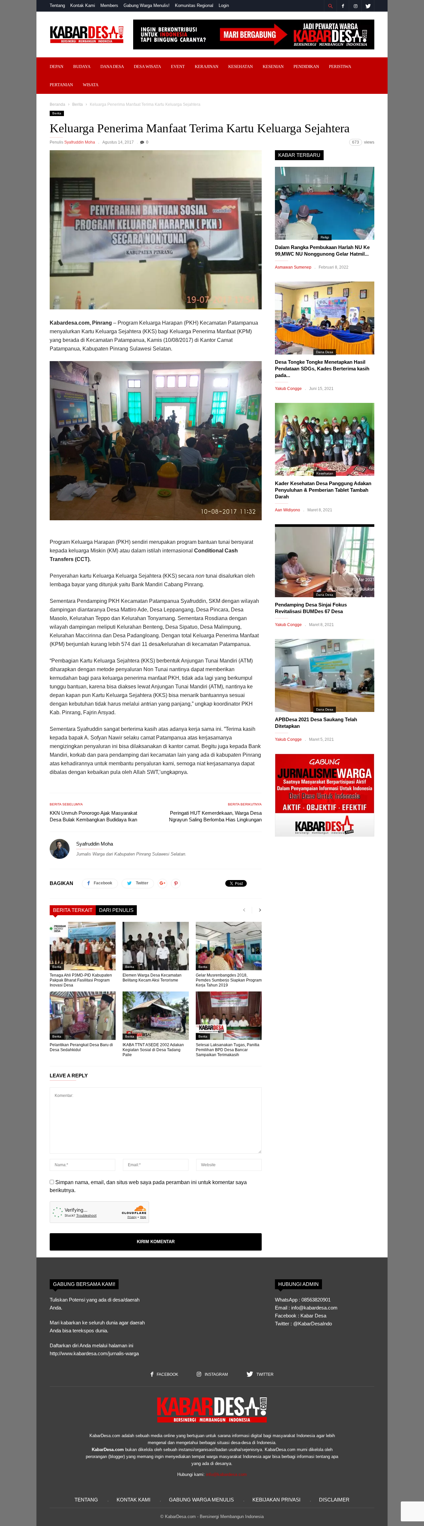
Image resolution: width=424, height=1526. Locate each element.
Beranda (57, 104)
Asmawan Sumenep (293, 267)
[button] (330, 6)
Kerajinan (206, 66)
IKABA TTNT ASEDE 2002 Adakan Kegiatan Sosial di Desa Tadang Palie (153, 1050)
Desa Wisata (147, 66)
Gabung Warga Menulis (201, 1499)
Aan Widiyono (287, 510)
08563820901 (316, 1300)
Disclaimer (334, 1499)
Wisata (90, 84)
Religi (325, 237)
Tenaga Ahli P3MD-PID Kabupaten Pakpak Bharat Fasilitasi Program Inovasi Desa (81, 980)
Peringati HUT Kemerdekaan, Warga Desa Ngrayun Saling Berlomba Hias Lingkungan (215, 816)
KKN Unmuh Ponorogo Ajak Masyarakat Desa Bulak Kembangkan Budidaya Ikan (93, 816)
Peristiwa (340, 66)
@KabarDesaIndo (312, 1323)
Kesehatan (240, 66)
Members (109, 5)
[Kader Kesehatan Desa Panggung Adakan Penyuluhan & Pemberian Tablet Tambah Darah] (324, 439)
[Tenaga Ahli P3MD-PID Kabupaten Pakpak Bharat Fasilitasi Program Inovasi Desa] (83, 946)
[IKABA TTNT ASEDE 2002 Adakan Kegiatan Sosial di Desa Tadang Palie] (155, 1015)
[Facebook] (343, 6)
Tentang (57, 5)
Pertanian (61, 84)
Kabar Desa (313, 1315)
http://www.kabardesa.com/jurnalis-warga (94, 1353)
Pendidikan (306, 66)
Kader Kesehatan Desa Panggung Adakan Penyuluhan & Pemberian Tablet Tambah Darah (323, 489)
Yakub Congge (288, 388)
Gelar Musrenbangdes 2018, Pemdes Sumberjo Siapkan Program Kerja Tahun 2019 (229, 980)
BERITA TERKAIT (72, 910)
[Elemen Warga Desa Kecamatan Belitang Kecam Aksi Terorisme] (155, 946)
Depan (56, 66)
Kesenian (273, 66)
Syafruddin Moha (79, 142)
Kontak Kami (82, 5)
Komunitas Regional (194, 5)
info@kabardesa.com (226, 1474)
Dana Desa (112, 66)
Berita (77, 104)
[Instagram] (355, 6)
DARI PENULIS (116, 910)
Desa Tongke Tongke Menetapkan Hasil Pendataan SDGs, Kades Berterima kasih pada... (322, 368)
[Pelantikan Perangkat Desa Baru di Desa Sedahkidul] (83, 1015)
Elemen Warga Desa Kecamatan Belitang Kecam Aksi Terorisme (152, 978)
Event (178, 66)
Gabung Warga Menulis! (147, 5)
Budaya (81, 66)
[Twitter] (368, 6)
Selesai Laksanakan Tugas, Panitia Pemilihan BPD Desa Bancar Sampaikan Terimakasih (227, 1050)
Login (224, 5)
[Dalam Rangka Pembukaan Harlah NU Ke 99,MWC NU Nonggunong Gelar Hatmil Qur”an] (324, 203)
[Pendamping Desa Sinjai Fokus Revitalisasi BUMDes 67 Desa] (324, 560)
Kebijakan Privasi (276, 1499)
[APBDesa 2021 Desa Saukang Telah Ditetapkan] (324, 675)
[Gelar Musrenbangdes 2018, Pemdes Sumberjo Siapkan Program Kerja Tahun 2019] (229, 946)
